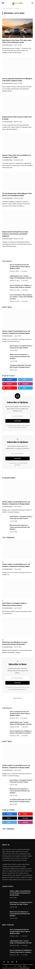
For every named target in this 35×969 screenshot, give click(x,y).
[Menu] (3, 3)
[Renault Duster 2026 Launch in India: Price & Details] (17, 104)
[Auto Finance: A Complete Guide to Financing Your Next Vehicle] (17, 588)
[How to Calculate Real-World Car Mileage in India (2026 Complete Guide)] (17, 66)
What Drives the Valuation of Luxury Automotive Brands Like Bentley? (20, 356)
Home (3, 8)
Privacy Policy (16, 427)
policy (25, 463)
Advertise (11, 964)
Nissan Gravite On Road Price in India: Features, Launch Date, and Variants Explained (15, 234)
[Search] (32, 3)
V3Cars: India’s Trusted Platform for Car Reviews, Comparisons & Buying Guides (20, 893)
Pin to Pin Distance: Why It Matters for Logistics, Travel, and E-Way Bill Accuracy (21, 297)
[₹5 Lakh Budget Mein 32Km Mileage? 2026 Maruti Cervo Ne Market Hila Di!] (17, 181)
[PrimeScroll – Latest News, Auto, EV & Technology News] (17, 3)
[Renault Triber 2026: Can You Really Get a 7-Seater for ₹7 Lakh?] (17, 143)
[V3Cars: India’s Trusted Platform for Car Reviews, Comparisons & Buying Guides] (17, 319)
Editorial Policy (25, 965)
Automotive (9, 8)
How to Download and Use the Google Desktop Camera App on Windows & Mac (20, 266)
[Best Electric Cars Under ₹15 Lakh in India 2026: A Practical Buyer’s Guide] (17, 28)
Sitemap (30, 964)
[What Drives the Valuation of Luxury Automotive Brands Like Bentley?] (17, 627)
